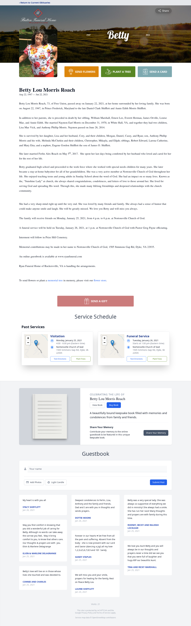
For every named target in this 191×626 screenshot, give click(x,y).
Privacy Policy (87, 613)
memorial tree (55, 280)
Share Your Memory (156, 432)
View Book (97, 405)
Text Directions (60, 359)
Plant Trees (81, 359)
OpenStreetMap (98, 617)
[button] (36, 343)
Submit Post (158, 482)
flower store (100, 280)
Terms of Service (104, 613)
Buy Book (113, 405)
